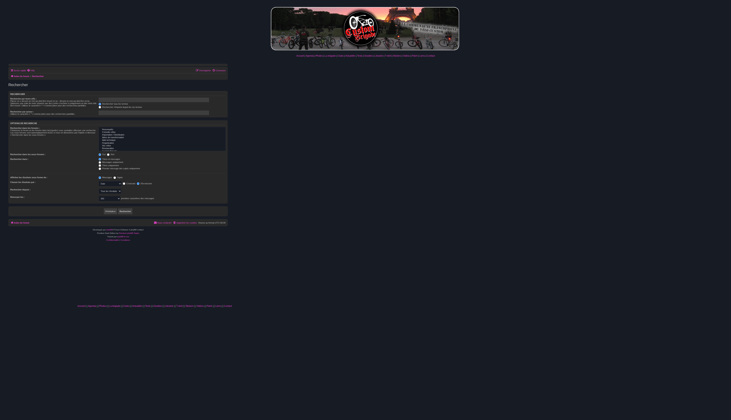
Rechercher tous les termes (115, 104)
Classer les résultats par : (23, 182)
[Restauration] (162, 148)
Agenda (310, 56)
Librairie (379, 56)
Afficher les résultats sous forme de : (28, 177)
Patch (415, 56)
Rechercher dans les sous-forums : (27, 154)
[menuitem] (31, 70)
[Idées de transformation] (162, 137)
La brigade (330, 56)
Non (112, 154)
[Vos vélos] (162, 145)
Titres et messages (111, 159)
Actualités (350, 56)
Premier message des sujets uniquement (121, 168)
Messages (107, 177)
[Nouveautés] (162, 129)
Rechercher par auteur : (22, 112)
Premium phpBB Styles (129, 233)
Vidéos (406, 56)
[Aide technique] (162, 140)
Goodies (368, 56)
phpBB (109, 230)
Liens (422, 56)
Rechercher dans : (19, 159)
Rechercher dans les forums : (25, 128)
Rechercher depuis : (20, 189)
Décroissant (146, 183)
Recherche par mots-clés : (23, 99)
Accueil (300, 56)
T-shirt (388, 56)
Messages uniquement (112, 162)
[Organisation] (162, 143)
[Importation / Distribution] (162, 135)
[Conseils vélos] (162, 132)
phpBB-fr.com (123, 237)
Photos (319, 56)
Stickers (397, 56)
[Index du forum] (365, 28)
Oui (103, 154)
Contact (431, 56)
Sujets (120, 177)
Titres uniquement (110, 165)
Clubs (341, 56)
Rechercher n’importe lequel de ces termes (122, 107)
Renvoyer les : (17, 197)
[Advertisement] (154, 274)
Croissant (130, 183)
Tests (359, 56)
